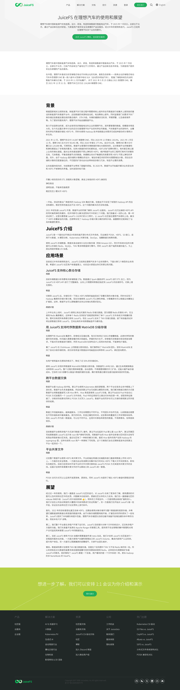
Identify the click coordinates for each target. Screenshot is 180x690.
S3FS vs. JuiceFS (144, 644)
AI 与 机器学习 (51, 624)
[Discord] (162, 681)
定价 (104, 4)
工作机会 (110, 624)
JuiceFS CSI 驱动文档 (85, 634)
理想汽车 (50, 63)
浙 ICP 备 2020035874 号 (74, 683)
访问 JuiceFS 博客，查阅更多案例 (90, 36)
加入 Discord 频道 (83, 649)
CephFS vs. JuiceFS (145, 634)
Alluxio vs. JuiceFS (145, 639)
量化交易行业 (51, 649)
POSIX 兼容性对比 (144, 654)
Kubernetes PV (51, 634)
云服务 (17, 629)
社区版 (17, 624)
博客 (78, 644)
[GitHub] (137, 681)
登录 (126, 4)
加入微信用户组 (82, 654)
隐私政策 (110, 644)
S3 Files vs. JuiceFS (145, 629)
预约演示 (90, 593)
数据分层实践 (80, 347)
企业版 (17, 634)
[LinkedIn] (152, 681)
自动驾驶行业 (51, 644)
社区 (78, 639)
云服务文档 (80, 629)
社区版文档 (80, 624)
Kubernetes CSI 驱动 (146, 624)
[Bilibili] (157, 681)
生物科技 (49, 654)
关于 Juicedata (113, 629)
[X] (147, 681)
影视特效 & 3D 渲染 (53, 659)
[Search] (151, 4)
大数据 (48, 629)
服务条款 (110, 639)
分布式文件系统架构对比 (147, 649)
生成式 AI (49, 639)
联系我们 (140, 5)
